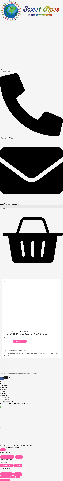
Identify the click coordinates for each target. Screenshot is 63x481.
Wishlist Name (3, 462)
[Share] (12, 477)
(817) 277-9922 (6, 138)
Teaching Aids (10, 331)
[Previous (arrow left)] (2, 480)
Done (18, 456)
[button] (31, 206)
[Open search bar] (1, 69)
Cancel (18, 465)
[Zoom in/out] (2, 477)
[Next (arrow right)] (7, 480)
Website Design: (10, 447)
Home (5, 331)
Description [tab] (9, 346)
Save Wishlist (6, 465)
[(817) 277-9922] (31, 135)
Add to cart (20, 341)
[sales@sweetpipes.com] (31, 201)
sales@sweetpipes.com (9, 204)
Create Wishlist (7, 456)
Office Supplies (18, 331)
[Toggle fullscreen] (7, 477)
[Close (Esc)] (17, 477)
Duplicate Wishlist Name (6, 471)
